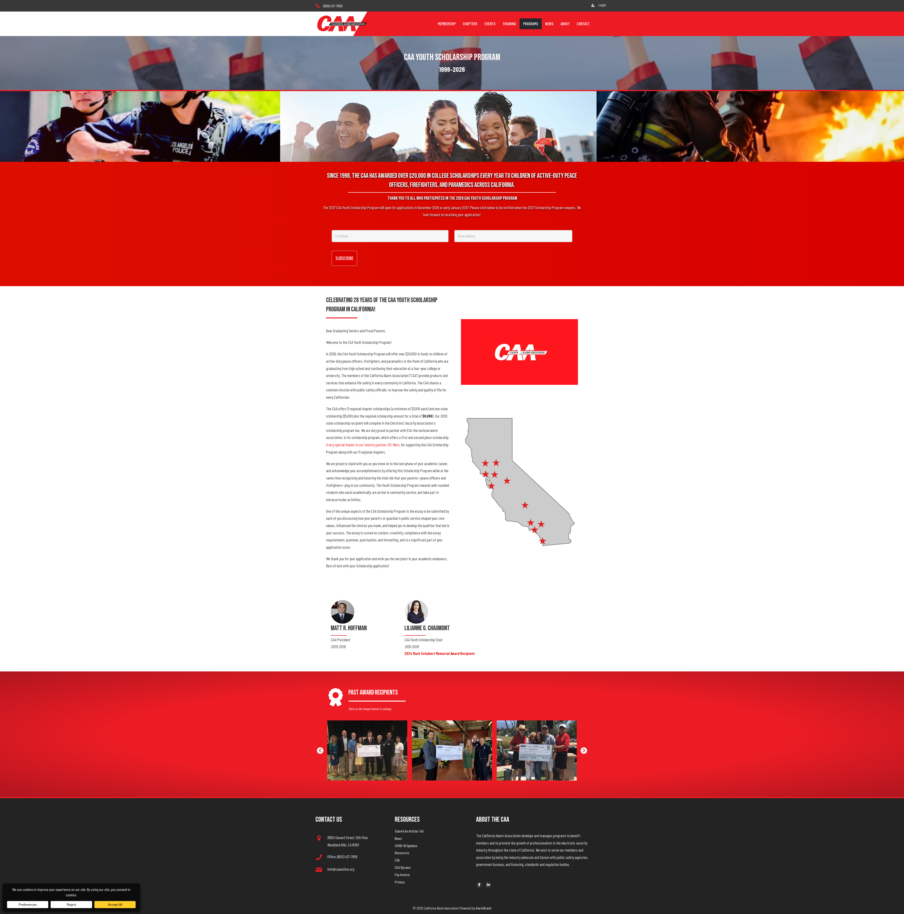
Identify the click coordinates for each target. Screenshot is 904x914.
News (398, 838)
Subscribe (344, 258)
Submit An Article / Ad (409, 831)
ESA (397, 860)
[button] (320, 750)
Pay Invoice (402, 874)
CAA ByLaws (403, 867)
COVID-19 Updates (406, 845)
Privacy (400, 882)
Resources (402, 852)
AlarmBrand (483, 908)
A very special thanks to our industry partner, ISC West (363, 444)
